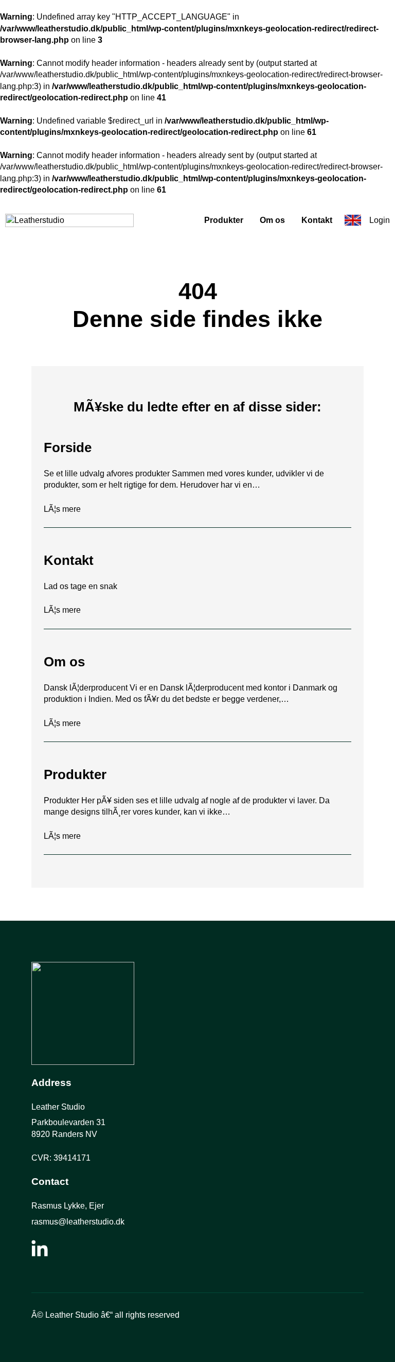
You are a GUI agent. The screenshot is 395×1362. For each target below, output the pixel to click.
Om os (272, 220)
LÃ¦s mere (62, 509)
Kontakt (316, 220)
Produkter (223, 220)
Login (379, 220)
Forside (68, 447)
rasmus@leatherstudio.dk (77, 1221)
